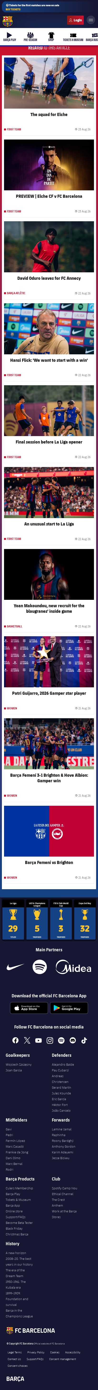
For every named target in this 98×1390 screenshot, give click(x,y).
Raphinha (58, 1135)
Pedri (9, 1135)
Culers (75, 20)
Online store (14, 1211)
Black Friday (14, 1228)
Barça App (13, 1205)
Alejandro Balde (63, 1064)
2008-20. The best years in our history (19, 1261)
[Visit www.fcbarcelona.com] (7, 21)
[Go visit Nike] (15, 967)
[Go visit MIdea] (73, 967)
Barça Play (13, 1194)
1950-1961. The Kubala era (16, 1284)
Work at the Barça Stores (64, 1214)
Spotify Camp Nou (64, 1188)
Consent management (62, 1359)
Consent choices (18, 1365)
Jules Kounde (61, 1093)
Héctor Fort (60, 1105)
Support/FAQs (15, 1217)
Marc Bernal (14, 1164)
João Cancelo (61, 1110)
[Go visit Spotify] (39, 967)
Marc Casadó (15, 1146)
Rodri (9, 1169)
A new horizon (16, 1253)
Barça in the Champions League (19, 1313)
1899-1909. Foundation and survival (17, 1299)
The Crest (58, 1200)
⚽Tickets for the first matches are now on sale (32, 7)
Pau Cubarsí (60, 1070)
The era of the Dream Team (15, 1273)
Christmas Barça (17, 1234)
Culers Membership (19, 1188)
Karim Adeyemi (62, 1152)
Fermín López (15, 1141)
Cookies (54, 1352)
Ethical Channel (62, 1194)
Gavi (9, 1129)
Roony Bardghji (63, 1141)
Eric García (59, 1099)
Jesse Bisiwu (60, 1158)
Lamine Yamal (61, 1129)
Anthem (57, 1205)
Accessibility (72, 1352)
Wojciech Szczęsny (19, 1064)
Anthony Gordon (63, 1146)
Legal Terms (15, 1352)
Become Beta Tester (19, 1223)
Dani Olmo (13, 1158)
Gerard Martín (61, 1087)
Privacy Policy (35, 1352)
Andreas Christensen (60, 1079)
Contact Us (14, 1359)
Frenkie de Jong (17, 1152)
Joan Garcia (14, 1070)
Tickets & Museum (18, 1200)
